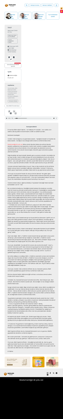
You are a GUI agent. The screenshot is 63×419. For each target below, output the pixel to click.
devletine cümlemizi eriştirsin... (24, 333)
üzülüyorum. (41, 337)
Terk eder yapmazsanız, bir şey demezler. (41, 163)
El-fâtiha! (10, 351)
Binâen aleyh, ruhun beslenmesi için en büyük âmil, (22, 218)
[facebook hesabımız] (50, 373)
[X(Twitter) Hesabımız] (53, 373)
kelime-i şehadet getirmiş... (15, 305)
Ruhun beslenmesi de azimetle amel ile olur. (24, 196)
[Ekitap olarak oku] (9, 57)
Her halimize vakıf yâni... (35, 263)
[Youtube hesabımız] (47, 375)
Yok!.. (21, 185)
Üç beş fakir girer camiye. (17, 230)
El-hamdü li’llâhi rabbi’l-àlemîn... (17, 130)
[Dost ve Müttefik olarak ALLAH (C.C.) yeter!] (18, 362)
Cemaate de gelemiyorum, (29, 337)
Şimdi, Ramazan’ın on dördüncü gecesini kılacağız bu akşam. (29, 159)
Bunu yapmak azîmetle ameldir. (19, 163)
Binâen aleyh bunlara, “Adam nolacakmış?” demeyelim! (24, 229)
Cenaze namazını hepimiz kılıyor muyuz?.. (20, 166)
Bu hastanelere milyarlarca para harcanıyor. (25, 179)
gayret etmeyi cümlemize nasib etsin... (33, 271)
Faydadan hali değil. (38, 183)
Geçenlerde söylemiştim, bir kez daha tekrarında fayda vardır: (26, 298)
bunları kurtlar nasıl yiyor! (31, 190)
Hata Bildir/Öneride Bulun (13, 106)
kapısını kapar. (20, 199)
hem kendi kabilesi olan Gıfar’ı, (23, 311)
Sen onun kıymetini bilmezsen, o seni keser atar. (30, 248)
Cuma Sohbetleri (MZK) (11, 41)
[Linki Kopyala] (11, 59)
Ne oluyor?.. (41, 179)
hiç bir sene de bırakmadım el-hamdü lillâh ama (32, 344)
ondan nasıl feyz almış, (41, 324)
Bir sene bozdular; (35, 223)
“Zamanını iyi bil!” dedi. (19, 247)
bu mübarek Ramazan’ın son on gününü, (35, 331)
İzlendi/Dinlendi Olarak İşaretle (13, 65)
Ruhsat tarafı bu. (50, 199)
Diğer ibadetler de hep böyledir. (17, 155)
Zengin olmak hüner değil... (15, 287)
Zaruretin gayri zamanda (40, 150)
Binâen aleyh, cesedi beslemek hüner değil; (29, 194)
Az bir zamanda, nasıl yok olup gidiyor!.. (28, 192)
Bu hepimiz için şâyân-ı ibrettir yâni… (18, 316)
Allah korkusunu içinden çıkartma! (37, 291)
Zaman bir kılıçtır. (45, 247)
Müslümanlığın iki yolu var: (15, 144)
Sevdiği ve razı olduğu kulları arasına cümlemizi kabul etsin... (33, 141)
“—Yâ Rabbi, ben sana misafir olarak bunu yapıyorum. (23, 205)
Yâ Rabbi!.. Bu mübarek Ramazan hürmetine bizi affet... (24, 280)
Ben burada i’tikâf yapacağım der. (35, 199)
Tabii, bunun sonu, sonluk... (35, 338)
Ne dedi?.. (45, 245)
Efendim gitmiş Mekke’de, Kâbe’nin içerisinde (37, 305)
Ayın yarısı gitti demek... (19, 161)
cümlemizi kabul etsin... (29, 294)
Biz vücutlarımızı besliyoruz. (15, 188)
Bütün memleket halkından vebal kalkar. (28, 168)
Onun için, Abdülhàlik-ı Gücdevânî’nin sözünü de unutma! (25, 245)
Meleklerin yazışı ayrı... (20, 265)
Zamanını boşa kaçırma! (33, 247)
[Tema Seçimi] (61, 8)
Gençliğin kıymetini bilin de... (36, 342)
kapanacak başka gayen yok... (25, 240)
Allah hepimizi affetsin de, (15, 331)
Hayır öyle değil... (12, 236)
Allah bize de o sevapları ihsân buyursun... (28, 348)
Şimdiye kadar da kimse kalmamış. (40, 175)
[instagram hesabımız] (47, 373)
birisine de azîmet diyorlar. (43, 144)
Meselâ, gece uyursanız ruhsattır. (36, 155)
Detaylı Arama (35, 5)
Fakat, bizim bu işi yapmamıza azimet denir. (41, 170)
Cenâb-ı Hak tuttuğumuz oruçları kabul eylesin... (22, 139)
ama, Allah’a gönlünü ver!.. (36, 241)
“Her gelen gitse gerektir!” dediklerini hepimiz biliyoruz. (29, 174)
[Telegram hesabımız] (56, 373)
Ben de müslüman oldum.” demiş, (32, 304)
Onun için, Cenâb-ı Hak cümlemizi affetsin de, (21, 269)
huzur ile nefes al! (19, 258)
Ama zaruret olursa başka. (25, 150)
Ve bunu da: (23, 203)
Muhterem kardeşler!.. (14, 135)
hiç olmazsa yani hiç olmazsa (31, 208)
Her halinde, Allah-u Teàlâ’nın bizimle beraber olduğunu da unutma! (31, 292)
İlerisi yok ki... (47, 338)
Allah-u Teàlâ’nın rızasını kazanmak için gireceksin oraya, (34, 236)
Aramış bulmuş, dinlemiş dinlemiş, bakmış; (25, 302)
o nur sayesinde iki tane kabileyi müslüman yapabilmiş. (29, 326)
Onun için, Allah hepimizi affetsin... (17, 342)
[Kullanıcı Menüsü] (56, 5)
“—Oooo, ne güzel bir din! (15, 304)
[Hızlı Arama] (27, 5)
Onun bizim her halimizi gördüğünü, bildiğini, (21, 260)
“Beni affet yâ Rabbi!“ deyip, (43, 240)
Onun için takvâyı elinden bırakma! (25, 289)
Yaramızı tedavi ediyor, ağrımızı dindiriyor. (20, 183)
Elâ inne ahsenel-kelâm (14, 274)
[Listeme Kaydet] (13, 57)
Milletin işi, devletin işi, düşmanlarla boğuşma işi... (22, 221)
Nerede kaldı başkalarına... (45, 320)
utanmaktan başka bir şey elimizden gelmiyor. (34, 327)
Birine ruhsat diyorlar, (29, 144)
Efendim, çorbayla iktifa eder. (16, 201)
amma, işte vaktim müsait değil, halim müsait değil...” (33, 207)
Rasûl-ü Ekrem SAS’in (30, 219)
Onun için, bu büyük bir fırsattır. (17, 174)
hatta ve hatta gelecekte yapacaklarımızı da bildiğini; (28, 261)
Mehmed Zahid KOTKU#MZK (12, 36)
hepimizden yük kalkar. (22, 170)
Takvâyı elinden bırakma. (20, 291)
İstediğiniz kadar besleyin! (31, 188)
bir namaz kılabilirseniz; (37, 157)
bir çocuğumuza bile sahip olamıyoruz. (25, 320)
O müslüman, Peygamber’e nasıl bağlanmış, (21, 324)
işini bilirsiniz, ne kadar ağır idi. (44, 219)
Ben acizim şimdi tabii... (14, 337)
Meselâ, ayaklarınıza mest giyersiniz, (18, 146)
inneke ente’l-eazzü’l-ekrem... (16, 276)
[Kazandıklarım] (61, 11)
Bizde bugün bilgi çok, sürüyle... (38, 316)
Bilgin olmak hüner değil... (31, 287)
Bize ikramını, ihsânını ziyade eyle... (23, 282)
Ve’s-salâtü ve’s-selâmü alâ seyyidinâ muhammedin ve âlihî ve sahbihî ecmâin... (30, 130)
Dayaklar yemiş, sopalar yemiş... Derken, (36, 307)
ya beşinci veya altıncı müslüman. (28, 300)
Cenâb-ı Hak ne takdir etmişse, (21, 157)
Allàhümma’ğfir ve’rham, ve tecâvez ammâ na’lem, (37, 274)
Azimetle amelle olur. (44, 196)
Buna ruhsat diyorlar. (21, 148)
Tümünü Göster (13, 101)
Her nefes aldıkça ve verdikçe (16, 256)
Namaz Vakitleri (47, 5)
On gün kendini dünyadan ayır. (35, 210)
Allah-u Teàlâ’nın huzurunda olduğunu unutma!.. (38, 258)
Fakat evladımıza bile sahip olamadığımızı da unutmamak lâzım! (29, 317)
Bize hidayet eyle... (45, 280)
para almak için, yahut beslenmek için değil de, (31, 237)
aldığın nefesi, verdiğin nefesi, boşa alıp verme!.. (30, 251)
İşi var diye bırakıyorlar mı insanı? (26, 212)
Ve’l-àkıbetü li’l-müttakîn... (33, 130)
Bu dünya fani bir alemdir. (33, 174)
